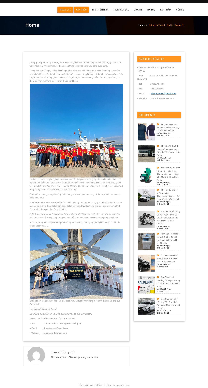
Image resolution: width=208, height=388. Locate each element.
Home (142, 25)
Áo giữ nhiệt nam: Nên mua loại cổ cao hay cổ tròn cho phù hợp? (168, 127)
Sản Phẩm (165, 9)
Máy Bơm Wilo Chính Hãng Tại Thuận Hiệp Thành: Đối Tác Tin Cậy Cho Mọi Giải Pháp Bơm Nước (168, 174)
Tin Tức (151, 9)
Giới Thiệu (81, 9)
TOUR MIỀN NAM (100, 9)
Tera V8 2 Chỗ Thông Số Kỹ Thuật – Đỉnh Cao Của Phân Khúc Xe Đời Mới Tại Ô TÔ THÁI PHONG (168, 217)
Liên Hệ (180, 9)
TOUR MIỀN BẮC (121, 9)
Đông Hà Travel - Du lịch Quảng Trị (166, 25)
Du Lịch (138, 9)
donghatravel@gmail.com (163, 93)
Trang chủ (65, 9)
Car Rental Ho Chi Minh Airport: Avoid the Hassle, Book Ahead (167, 258)
